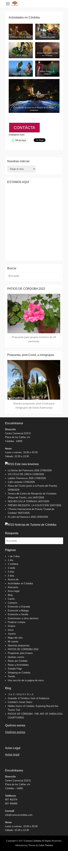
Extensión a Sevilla (18, 614)
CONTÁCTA (24, 127)
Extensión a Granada (19, 606)
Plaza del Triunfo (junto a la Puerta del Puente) (32, 485)
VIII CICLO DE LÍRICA (20, 474)
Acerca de (13, 579)
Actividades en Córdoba (20, 583)
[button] (21, 32)
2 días (11, 571)
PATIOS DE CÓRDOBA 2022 (23, 649)
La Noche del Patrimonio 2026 (23, 470)
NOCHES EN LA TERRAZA (22, 501)
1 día (10, 560)
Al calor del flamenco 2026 (22, 517)
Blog (10, 595)
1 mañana (13, 564)
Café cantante (15, 482)
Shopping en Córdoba (19, 672)
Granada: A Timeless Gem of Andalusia (28, 698)
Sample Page (15, 668)
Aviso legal (13, 591)
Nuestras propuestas (19, 645)
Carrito (11, 598)
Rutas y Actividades (18, 664)
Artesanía (13, 587)
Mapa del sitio (15, 637)
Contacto (12, 602)
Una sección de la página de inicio (26, 680)
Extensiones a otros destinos (23, 618)
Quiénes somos (16, 657)
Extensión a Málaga (18, 610)
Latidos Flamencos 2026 (21, 478)
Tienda (11, 676)
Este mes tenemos (27, 464)
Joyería (12, 633)
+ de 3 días (14, 556)
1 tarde (11, 568)
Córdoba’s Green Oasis (20, 702)
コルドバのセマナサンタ (21, 694)
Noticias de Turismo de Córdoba (35, 524)
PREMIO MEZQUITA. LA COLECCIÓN (28, 505)
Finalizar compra (16, 622)
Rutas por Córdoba (17, 660)
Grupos (11, 626)
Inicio (10, 630)
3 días (11, 575)
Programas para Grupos (20, 653)
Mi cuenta (13, 641)
